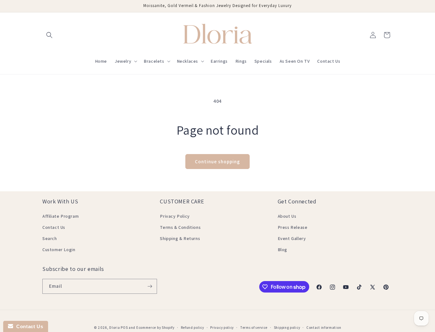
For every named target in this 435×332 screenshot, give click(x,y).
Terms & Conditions (180, 227)
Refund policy (192, 327)
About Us (287, 216)
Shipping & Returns (180, 238)
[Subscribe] (150, 286)
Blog (282, 249)
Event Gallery (292, 238)
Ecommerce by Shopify (155, 327)
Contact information (323, 327)
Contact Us (53, 227)
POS (124, 327)
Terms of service (253, 327)
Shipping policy (287, 327)
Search (49, 238)
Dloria (114, 327)
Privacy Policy (174, 216)
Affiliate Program (60, 216)
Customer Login (58, 249)
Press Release (293, 227)
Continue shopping (217, 162)
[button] (49, 35)
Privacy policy (222, 327)
